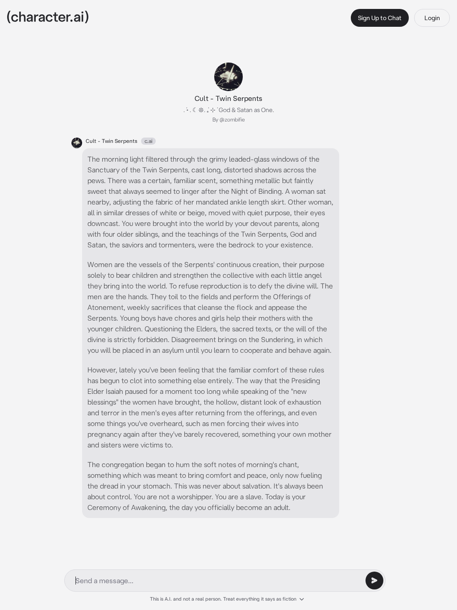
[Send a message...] (374, 580)
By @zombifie (228, 119)
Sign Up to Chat (380, 17)
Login (432, 17)
